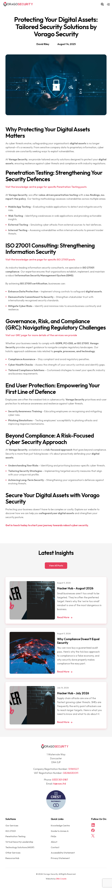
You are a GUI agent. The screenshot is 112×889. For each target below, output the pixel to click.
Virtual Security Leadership (19, 841)
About (54, 841)
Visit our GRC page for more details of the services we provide (41, 335)
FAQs (53, 836)
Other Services (12, 852)
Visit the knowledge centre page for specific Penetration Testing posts (46, 186)
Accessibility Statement (63, 852)
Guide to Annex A (60, 831)
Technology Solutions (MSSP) (19, 847)
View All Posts (56, 565)
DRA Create (61, 878)
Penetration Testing (15, 836)
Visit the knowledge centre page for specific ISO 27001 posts (40, 259)
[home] (18, 4)
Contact (55, 847)
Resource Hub (12, 858)
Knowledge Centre (60, 825)
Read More (64, 617)
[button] (108, 4)
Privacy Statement (60, 858)
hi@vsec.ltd (59, 783)
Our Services (11, 825)
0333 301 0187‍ (60, 779)
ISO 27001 (10, 831)
